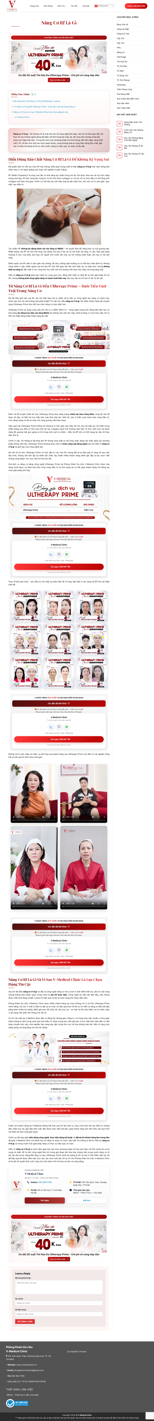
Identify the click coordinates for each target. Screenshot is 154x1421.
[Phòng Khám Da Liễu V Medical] (13, 6)
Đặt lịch (86, 1200)
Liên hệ (85, 6)
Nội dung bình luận (23, 1278)
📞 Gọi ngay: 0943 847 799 (59, 399)
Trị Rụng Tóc (122, 75)
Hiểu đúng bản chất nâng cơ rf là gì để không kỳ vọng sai (36, 101)
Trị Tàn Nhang (123, 80)
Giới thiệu (48, 6)
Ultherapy (121, 85)
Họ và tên (19, 1299)
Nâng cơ (121, 52)
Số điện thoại (20, 1310)
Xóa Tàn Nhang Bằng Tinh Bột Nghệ (133, 139)
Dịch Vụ (61, 6)
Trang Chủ (34, 6)
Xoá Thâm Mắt (123, 108)
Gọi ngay (45, 1200)
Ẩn (32, 94)
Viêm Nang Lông (124, 89)
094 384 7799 (45, 1182)
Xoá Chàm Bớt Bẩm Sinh (128, 98)
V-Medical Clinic (22, 117)
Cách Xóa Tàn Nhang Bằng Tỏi (133, 131)
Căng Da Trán (123, 33)
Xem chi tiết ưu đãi (59, 80)
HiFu (119, 47)
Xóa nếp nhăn (123, 103)
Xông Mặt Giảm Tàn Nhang (133, 123)
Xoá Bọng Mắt (123, 94)
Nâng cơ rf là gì (59, 22)
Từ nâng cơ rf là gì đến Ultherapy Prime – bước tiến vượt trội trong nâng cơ (43, 107)
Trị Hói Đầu (122, 66)
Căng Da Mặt (123, 29)
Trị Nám (120, 71)
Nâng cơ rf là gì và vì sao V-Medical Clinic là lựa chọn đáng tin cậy (40, 112)
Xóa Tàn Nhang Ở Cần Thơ (134, 155)
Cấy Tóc (120, 43)
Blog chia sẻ (122, 24)
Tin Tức (74, 6)
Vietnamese (103, 6)
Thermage (121, 57)
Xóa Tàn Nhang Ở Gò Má (133, 147)
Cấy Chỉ (120, 38)
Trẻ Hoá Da (122, 61)
